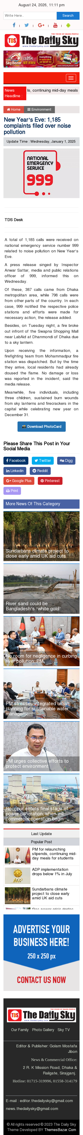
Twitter (44, 460)
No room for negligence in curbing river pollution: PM (41, 658)
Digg (68, 460)
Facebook (17, 460)
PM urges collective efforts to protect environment (37, 763)
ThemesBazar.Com (60, 1130)
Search (68, 15)
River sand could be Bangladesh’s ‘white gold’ (33, 606)
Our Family (20, 1030)
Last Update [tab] (41, 834)
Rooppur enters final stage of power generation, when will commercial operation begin (37, 814)
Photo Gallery (43, 1030)
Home (15, 109)
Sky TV (64, 1030)
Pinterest (52, 481)
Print (14, 491)
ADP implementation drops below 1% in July (52, 871)
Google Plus (21, 481)
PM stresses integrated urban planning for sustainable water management (37, 709)
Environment (41, 109)
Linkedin (16, 471)
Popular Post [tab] (41, 842)
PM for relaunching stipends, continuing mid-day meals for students (54, 853)
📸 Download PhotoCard (41, 426)
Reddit (42, 471)
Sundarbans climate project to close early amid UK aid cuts (37, 553)
